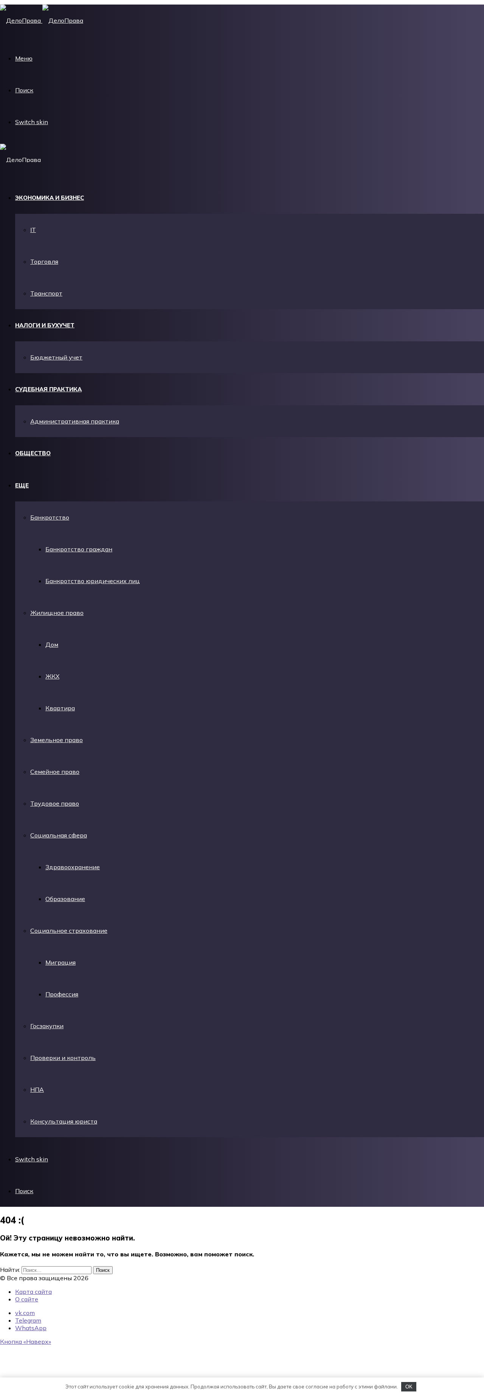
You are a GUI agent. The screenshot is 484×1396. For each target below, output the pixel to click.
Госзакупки (47, 1026)
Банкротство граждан (78, 549)
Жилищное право (57, 612)
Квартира (60, 708)
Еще (22, 485)
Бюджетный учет (56, 357)
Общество (33, 453)
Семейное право (54, 771)
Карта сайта (33, 1291)
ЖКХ (52, 676)
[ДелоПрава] (41, 20)
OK (409, 1387)
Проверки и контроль (63, 1057)
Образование (65, 899)
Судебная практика (48, 389)
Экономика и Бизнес (49, 197)
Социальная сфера (58, 835)
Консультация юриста (63, 1121)
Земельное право (56, 740)
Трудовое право (54, 803)
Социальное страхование (68, 930)
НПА (37, 1089)
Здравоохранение (72, 867)
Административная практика (74, 421)
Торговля (44, 261)
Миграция (60, 962)
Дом (51, 644)
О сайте (26, 1299)
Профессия (61, 994)
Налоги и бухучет (44, 325)
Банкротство (49, 517)
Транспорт (46, 293)
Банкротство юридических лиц (92, 581)
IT (33, 229)
